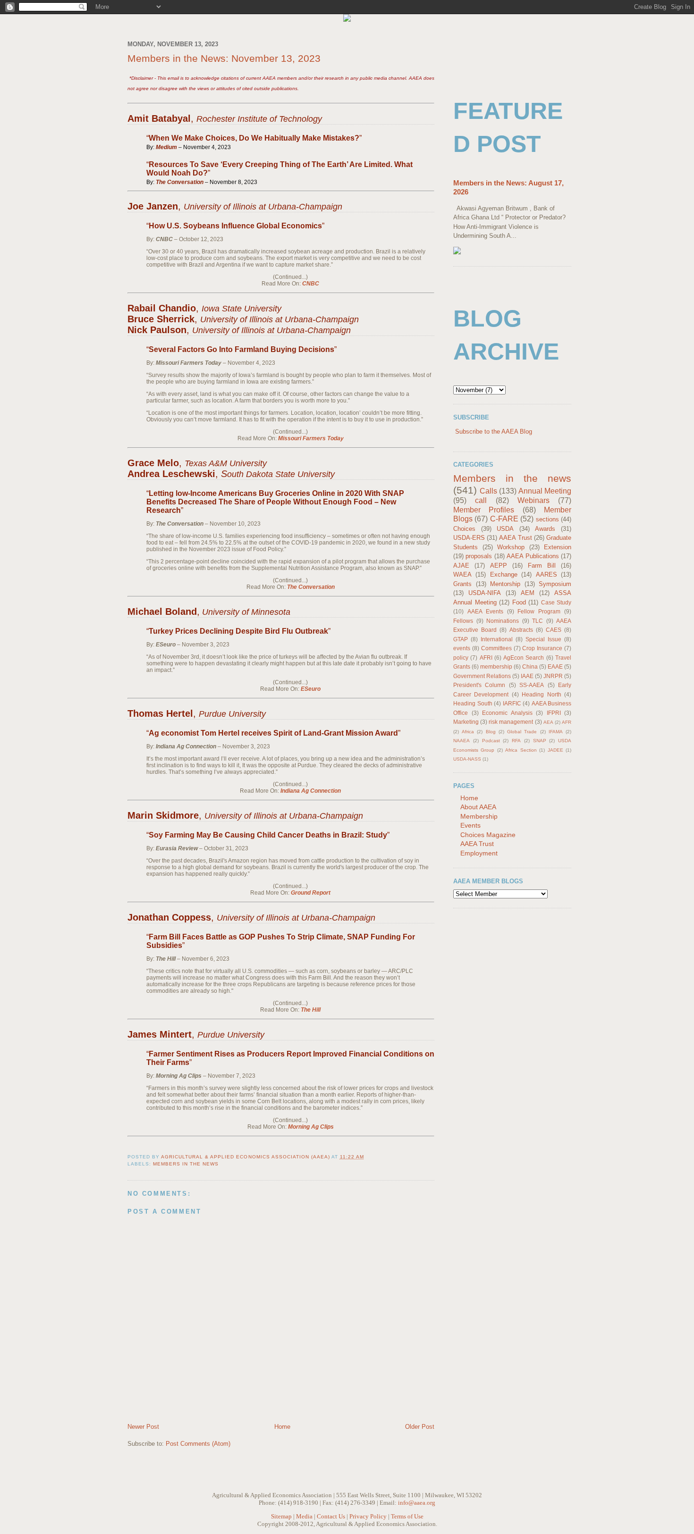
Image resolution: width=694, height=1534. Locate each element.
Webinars (533, 500)
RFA (516, 740)
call (481, 500)
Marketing (466, 722)
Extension (557, 547)
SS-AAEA (531, 685)
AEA (548, 722)
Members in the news (186, 1163)
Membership (479, 816)
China (530, 666)
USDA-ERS (469, 537)
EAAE (555, 666)
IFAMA (556, 731)
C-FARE (504, 519)
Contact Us (331, 1516)
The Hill (311, 1009)
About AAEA (478, 807)
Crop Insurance (542, 648)
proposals (478, 556)
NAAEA (461, 740)
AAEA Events (485, 611)
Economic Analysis (507, 713)
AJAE (461, 565)
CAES (553, 630)
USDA (505, 528)
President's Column (479, 685)
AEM (527, 592)
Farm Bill (542, 565)
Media (304, 1516)
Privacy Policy (368, 1516)
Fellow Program (538, 611)
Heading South (472, 703)
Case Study (556, 602)
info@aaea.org (416, 1502)
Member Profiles (483, 510)
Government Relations (482, 676)
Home (282, 1426)
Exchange (503, 574)
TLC (537, 621)
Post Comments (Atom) (198, 1443)
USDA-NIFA (484, 592)
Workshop (511, 547)
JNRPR (553, 676)
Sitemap (281, 1516)
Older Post (419, 1426)
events (461, 648)
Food (519, 602)
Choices (464, 528)
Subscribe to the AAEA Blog (493, 431)
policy (460, 657)
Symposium (555, 583)
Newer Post (143, 1426)
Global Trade (522, 731)
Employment (479, 853)
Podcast (491, 740)
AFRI (486, 657)
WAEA (462, 574)
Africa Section (520, 750)
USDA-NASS (467, 759)
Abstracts (521, 630)
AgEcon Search (523, 657)
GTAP (460, 639)
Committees (496, 648)
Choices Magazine (488, 834)
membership (496, 666)
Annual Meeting (544, 491)
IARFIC (512, 703)
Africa (468, 731)
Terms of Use (407, 1516)
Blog (491, 731)
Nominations (502, 621)
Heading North (541, 694)
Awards (545, 528)
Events (470, 825)
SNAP (539, 740)
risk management (511, 722)
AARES (546, 574)
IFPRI (554, 713)
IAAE (527, 676)
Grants (462, 583)
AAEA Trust (515, 537)
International (497, 639)
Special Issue (543, 639)
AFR (566, 722)
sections (547, 519)
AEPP (498, 565)
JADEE (555, 750)
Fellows (463, 621)
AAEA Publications (533, 556)
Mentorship (505, 583)
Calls (488, 491)
